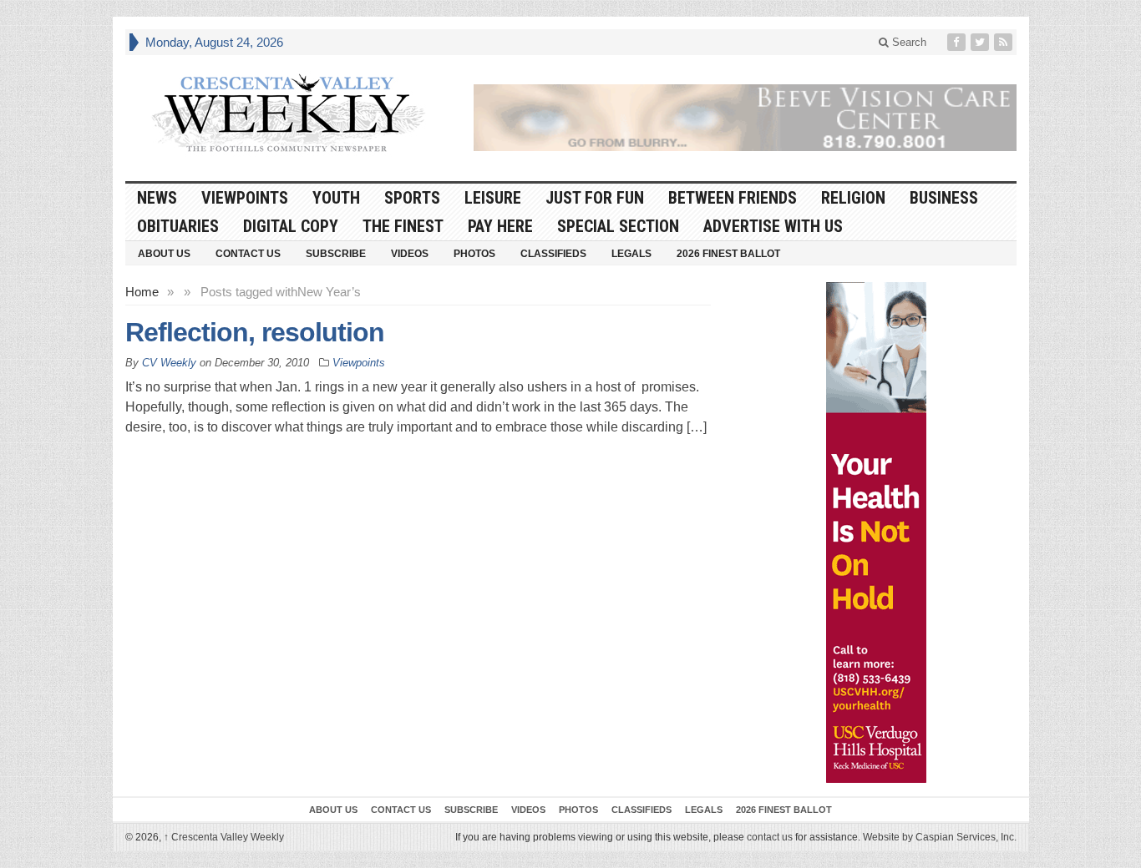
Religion (853, 198)
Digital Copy (290, 226)
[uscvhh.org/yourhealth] (876, 532)
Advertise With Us (773, 226)
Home (142, 292)
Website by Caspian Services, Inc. (940, 837)
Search (907, 42)
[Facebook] (958, 42)
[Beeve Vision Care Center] (745, 117)
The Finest (403, 226)
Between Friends (732, 198)
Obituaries (178, 226)
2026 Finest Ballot (728, 254)
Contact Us (248, 254)
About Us (164, 254)
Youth (336, 198)
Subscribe (336, 254)
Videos (410, 254)
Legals (631, 254)
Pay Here (500, 226)
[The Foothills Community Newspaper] (288, 113)
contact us (770, 837)
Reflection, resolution (254, 332)
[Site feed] (1005, 42)
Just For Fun (594, 198)
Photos (474, 254)
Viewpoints (244, 198)
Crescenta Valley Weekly (224, 837)
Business (944, 198)
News (157, 198)
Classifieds (553, 254)
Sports (412, 198)
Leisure (492, 198)
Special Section (618, 226)
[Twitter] (981, 42)
